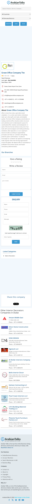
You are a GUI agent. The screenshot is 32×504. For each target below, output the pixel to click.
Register (8, 23)
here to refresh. (23, 233)
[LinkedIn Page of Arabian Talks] (19, 499)
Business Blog (6, 463)
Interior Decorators (10, 255)
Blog (23, 23)
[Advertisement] (16, 44)
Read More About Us (7, 447)
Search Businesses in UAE (9, 460)
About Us (5, 472)
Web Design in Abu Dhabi (22, 497)
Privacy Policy (6, 477)
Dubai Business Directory (9, 455)
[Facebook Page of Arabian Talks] (9, 499)
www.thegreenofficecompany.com (13, 103)
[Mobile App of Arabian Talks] (16, 499)
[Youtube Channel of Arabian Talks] (22, 499)
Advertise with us (7, 479)
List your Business (7, 458)
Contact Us (5, 469)
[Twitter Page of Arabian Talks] (12, 499)
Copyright (5, 474)
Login (16, 23)
